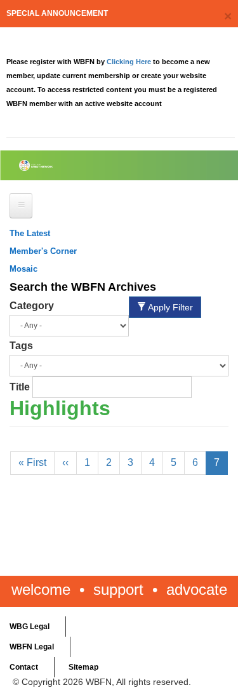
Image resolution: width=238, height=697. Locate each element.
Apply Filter (169, 307)
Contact (24, 667)
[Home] (64, 165)
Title (20, 387)
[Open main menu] (21, 205)
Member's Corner (43, 251)
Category (32, 305)
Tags (21, 345)
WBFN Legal (32, 646)
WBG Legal (30, 626)
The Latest (30, 233)
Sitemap (83, 667)
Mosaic (23, 269)
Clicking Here (130, 61)
